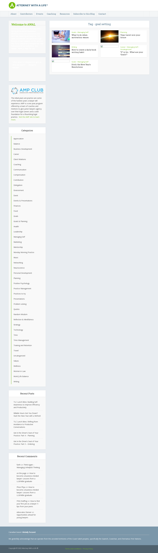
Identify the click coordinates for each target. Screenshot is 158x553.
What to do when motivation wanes (80, 36)
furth (18, 465)
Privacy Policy (88, 549)
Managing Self (83, 32)
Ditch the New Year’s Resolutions (81, 65)
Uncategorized (125, 49)
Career (123, 47)
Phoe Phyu (21, 487)
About (13, 14)
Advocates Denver (24, 512)
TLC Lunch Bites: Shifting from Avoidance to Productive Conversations (26, 424)
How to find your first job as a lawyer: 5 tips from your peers (28, 504)
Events (39, 14)
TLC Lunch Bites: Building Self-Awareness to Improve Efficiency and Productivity (27, 405)
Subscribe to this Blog (84, 14)
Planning (123, 32)
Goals (74, 32)
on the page (21, 473)
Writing (74, 47)
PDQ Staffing (22, 501)
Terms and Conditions (73, 549)
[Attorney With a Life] (28, 5)
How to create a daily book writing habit (84, 50)
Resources (65, 14)
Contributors (26, 14)
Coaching (51, 14)
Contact (102, 14)
